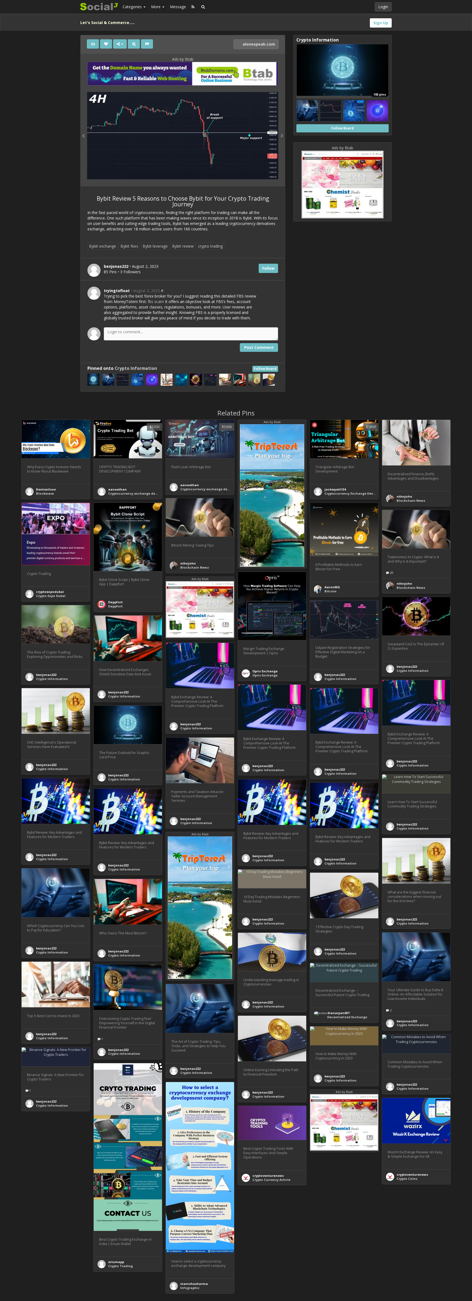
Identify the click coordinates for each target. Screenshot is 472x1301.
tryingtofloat (117, 290)
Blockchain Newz (411, 500)
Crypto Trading (120, 1266)
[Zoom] (134, 44)
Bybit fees (129, 246)
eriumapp (116, 1262)
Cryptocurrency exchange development (140, 493)
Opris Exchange (265, 671)
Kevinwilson (46, 489)
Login (383, 6)
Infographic (190, 1288)
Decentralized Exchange (347, 1017)
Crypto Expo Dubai (51, 596)
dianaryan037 (338, 1013)
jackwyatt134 (335, 489)
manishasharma (194, 1284)
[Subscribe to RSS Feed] (193, 7)
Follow (268, 268)
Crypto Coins (407, 1179)
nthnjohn (404, 496)
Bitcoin (330, 591)
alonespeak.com (258, 44)
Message (178, 6)
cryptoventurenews (412, 1174)
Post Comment (259, 347)
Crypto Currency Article (271, 1180)
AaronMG (332, 587)
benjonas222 (407, 666)
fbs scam (156, 301)
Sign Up (380, 22)
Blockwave (45, 493)
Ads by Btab (182, 59)
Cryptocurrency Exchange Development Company (364, 493)
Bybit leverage (155, 246)
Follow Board (265, 368)
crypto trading (210, 246)
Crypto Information (136, 368)
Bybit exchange (102, 246)
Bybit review (183, 246)
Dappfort (115, 602)
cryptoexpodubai (50, 592)
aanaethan (117, 489)
